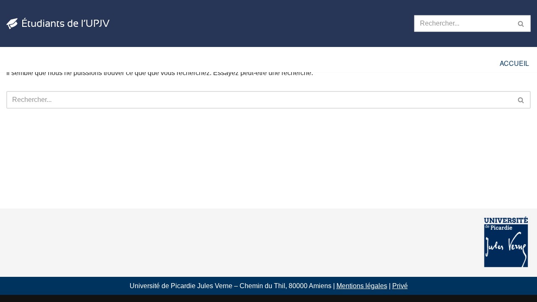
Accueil (514, 63)
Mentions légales (361, 285)
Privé (400, 285)
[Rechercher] (521, 23)
